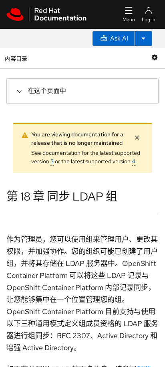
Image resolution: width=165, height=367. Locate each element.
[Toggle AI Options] (143, 38)
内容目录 (15, 58)
